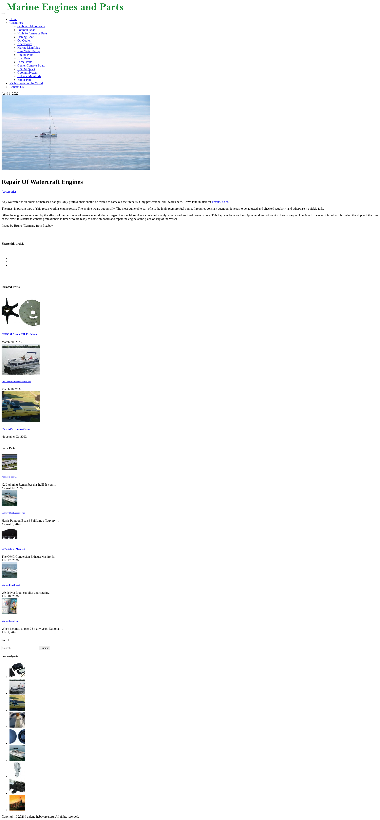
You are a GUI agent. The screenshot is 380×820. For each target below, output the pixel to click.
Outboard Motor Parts (31, 26)
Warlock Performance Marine (16, 429)
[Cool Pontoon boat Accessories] (21, 373)
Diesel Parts (24, 62)
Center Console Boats (31, 65)
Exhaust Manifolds (29, 76)
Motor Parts (24, 79)
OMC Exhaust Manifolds (13, 549)
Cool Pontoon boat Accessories (16, 381)
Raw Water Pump (28, 51)
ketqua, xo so (220, 202)
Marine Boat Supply (11, 585)
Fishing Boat (25, 37)
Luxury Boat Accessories (13, 513)
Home (13, 19)
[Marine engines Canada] (17, 809)
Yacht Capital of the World (26, 83)
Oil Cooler (24, 40)
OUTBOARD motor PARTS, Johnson (19, 334)
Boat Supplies (26, 69)
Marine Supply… (10, 621)
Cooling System (27, 72)
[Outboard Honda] (17, 776)
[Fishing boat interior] (17, 726)
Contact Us (17, 86)
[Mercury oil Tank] (17, 743)
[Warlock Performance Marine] (21, 420)
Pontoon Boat (26, 29)
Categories (16, 22)
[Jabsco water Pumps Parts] (17, 793)
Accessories (24, 44)
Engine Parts (25, 54)
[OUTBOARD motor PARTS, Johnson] (21, 326)
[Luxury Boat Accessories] (17, 760)
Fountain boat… (9, 477)
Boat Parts (23, 58)
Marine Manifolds (28, 47)
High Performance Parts (32, 33)
